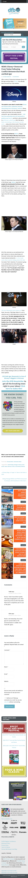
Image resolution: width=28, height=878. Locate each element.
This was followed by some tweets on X (11, 310)
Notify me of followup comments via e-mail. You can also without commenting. (13, 700)
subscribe (6, 702)
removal (9, 466)
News (20, 461)
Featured (16, 461)
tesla (13, 466)
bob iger (16, 464)
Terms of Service (5, 847)
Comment (7, 650)
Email (6, 674)
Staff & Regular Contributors (8, 841)
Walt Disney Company (8, 859)
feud (6, 466)
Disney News (10, 461)
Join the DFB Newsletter (13, 381)
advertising (10, 464)
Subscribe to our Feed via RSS (8, 870)
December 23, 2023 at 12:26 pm (15, 593)
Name (6, 667)
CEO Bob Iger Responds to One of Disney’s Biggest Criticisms (14, 377)
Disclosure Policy (5, 843)
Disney (20, 464)
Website (6, 681)
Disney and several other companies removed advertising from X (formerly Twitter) (13, 106)
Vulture (16, 133)
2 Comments (16, 76)
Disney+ (16, 81)
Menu (5, 1)
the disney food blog (14, 8)
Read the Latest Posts (7, 32)
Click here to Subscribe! (15, 387)
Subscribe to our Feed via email (9, 872)
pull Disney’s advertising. (9, 120)
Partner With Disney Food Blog (9, 849)
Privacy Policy (4, 845)
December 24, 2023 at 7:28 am (15, 615)
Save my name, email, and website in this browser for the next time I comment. (13, 692)
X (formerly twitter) (20, 466)
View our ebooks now (6, 819)
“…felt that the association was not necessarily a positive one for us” (13, 116)
